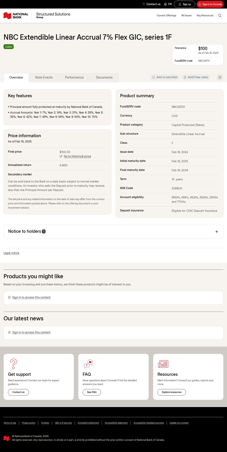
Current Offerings (166, 16)
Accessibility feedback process (149, 423)
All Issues (186, 16)
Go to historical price (77, 156)
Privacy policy (28, 423)
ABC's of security (63, 423)
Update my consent (179, 423)
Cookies (45, 423)
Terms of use (10, 423)
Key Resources (205, 16)
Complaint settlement (88, 423)
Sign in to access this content (31, 297)
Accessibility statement (116, 423)
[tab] (16, 77)
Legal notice (11, 253)
